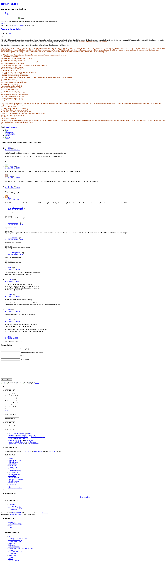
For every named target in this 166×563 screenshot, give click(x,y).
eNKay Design (13, 462)
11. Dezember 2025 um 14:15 (14, 209)
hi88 (9, 309)
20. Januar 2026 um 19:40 (12, 321)
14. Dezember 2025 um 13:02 (14, 224)
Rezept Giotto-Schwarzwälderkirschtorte (20, 548)
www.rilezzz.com (13, 223)
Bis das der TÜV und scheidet (26, 435)
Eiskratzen (33, 442)
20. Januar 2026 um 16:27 (12, 296)
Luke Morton (38, 451)
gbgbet (10, 319)
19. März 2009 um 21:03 (12, 168)
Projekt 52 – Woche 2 (15, 552)
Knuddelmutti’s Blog (14, 470)
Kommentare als (15, 508)
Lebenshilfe (13, 127)
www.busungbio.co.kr (14, 253)
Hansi (10, 176)
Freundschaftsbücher (11, 29)
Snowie (10, 529)
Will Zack (11, 435)
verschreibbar (12, 483)
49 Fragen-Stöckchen (21, 438)
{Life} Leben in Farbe (15, 488)
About (6, 15)
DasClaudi (11, 166)
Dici (9, 148)
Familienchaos (12, 464)
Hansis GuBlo (12, 467)
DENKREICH (10, 3)
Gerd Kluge (12, 465)
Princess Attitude (13, 477)
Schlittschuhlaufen (33, 444)
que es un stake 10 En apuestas (17, 442)
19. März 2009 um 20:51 (12, 150)
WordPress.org (12, 509)
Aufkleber (11, 522)
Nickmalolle (12, 476)
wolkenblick (12, 484)
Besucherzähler (85, 497)
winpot (10, 294)
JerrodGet (11, 336)
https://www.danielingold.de (17, 433)
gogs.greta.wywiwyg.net (15, 208)
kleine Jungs (29, 440)
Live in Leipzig (13, 472)
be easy (10, 458)
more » (37, 383)
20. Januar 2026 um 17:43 (12, 311)
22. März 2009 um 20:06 (12, 188)
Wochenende (12, 553)
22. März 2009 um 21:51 (12, 199)
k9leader (10, 186)
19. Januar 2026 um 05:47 (12, 269)
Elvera (10, 438)
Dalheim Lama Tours (14, 460)
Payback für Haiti (13, 560)
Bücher (20, 25)
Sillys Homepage (13, 481)
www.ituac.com (12, 238)
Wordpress (45, 513)
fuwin (9, 267)
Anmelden (11, 504)
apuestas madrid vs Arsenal (16, 444)
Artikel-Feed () (14, 506)
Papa (29, 433)
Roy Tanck (28, 451)
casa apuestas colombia (15, 440)
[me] (9, 486)
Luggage (11, 514)
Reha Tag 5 (11, 557)
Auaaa (10, 527)
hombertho (11, 469)
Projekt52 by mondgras (15, 479)
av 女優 (10, 279)
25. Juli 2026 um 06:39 (12, 338)
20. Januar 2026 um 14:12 (12, 281)
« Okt (6, 410)
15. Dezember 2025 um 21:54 (14, 254)
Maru (9, 198)
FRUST (10, 559)
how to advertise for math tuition (18, 437)
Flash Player (51, 451)
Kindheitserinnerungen (38, 437)
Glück (10, 525)
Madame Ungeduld (14, 474)
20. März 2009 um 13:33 (12, 178)
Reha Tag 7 (11, 550)
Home (6, 13)
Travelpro (18, 514)
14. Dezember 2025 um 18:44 (14, 239)
